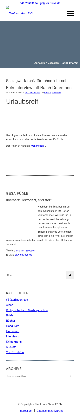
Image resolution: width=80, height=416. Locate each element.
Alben (9, 305)
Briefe (9, 315)
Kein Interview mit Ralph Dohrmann (39, 87)
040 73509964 (29, 3)
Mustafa (11, 347)
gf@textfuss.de (50, 3)
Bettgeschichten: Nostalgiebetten (27, 310)
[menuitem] (68, 13)
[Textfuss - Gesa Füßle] (33, 13)
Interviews (56, 92)
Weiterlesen (37, 145)
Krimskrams (14, 341)
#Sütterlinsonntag (17, 299)
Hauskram (12, 331)
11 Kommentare (32, 92)
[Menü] (68, 13)
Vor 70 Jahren (15, 352)
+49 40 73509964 (25, 250)
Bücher (47, 92)
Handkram (12, 326)
